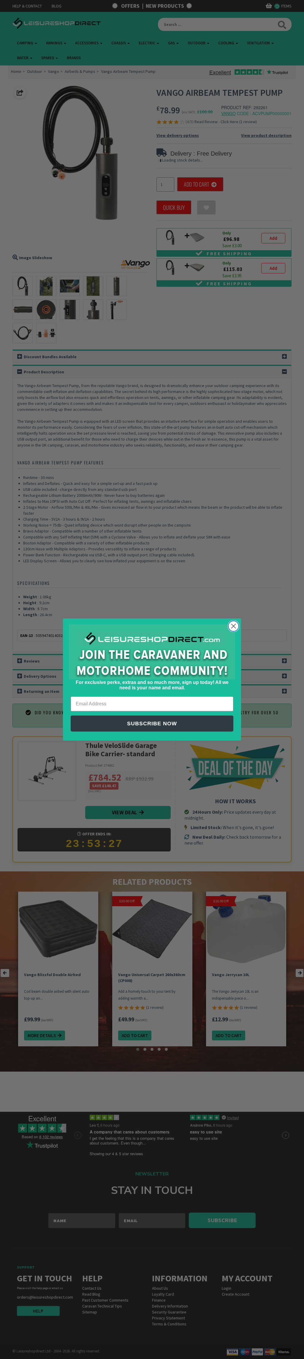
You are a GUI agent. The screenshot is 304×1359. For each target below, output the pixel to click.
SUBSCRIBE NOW (152, 724)
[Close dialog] (233, 626)
